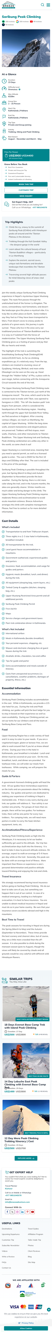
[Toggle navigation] (47, 5)
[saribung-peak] (26, 48)
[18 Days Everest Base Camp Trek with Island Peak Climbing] (26, 1003)
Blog (30, 1256)
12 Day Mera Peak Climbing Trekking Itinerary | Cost (21, 1140)
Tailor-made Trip (34, 1240)
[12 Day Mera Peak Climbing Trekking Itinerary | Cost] (26, 1117)
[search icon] (42, 5)
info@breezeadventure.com (17, 1202)
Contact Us (6, 1268)
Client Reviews (34, 1251)
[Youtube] (31, 21)
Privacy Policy (28, 1323)
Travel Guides (33, 1229)
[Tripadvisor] (3, 21)
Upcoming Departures (11, 1234)
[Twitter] (12, 1212)
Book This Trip (26, 184)
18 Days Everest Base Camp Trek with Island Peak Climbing (24, 1026)
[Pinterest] (27, 1212)
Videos (4, 1251)
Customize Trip (26, 190)
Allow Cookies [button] (26, 1328)
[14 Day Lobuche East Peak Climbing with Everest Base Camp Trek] (26, 1060)
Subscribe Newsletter (10, 1245)
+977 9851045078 (39, 207)
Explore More (24, 1158)
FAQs (4, 1262)
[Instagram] (17, 1212)
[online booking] (26, 1306)
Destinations (7, 1229)
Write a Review (8, 1256)
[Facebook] (7, 1212)
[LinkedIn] (22, 1212)
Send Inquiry (26, 196)
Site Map (31, 1262)
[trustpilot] (3, 24)
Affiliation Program (35, 1234)
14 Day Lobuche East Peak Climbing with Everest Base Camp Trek (25, 1084)
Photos (31, 1245)
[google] (17, 21)
